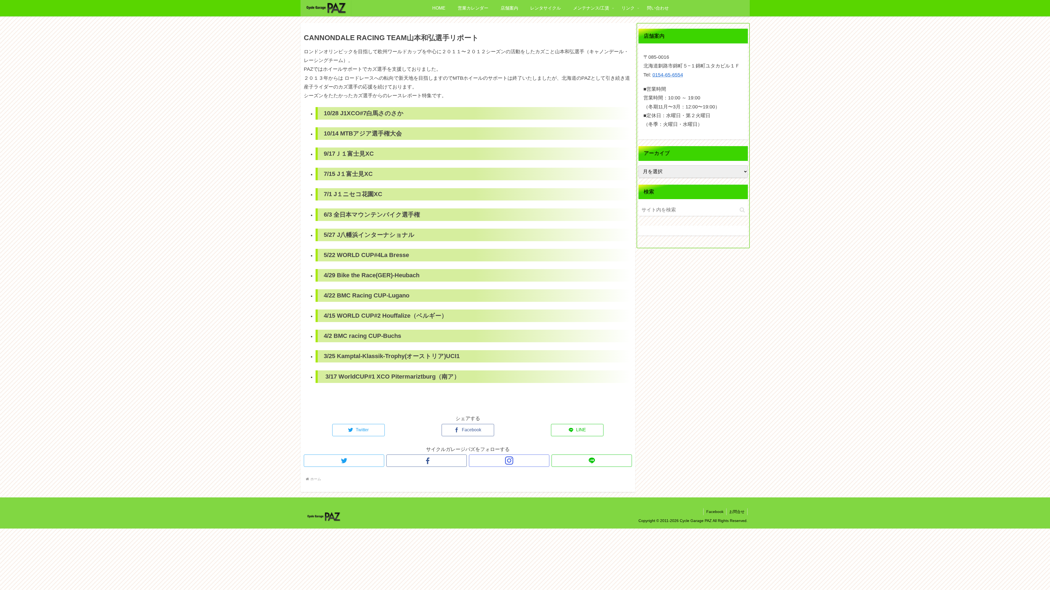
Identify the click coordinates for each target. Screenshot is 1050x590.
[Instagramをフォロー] (509, 461)
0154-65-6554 (667, 75)
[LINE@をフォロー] (592, 461)
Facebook (715, 511)
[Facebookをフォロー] (426, 461)
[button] (742, 210)
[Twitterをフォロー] (344, 461)
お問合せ (737, 511)
